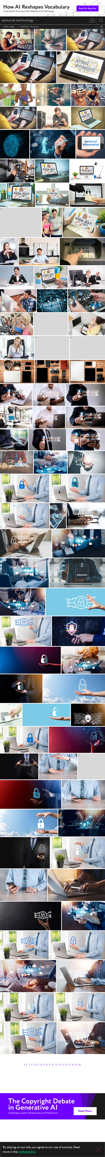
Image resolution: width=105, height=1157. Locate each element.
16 (66, 1065)
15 (63, 1065)
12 (53, 1065)
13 (56, 1065)
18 (72, 1065)
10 (46, 1065)
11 (50, 1065)
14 (59, 1065)
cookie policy (27, 1152)
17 (69, 1065)
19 (76, 1065)
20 (79, 1065)
